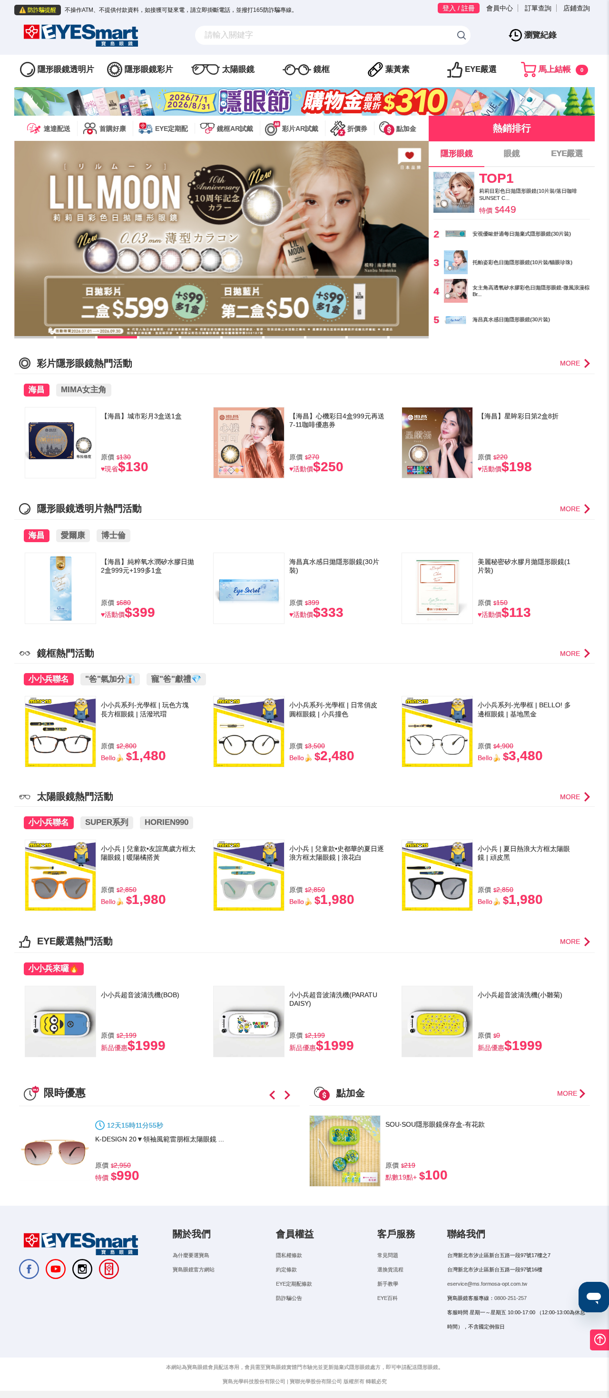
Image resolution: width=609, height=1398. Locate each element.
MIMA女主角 (84, 389)
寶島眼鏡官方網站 (194, 1269)
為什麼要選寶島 (191, 1255)
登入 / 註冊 (458, 8)
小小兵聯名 (49, 679)
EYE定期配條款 (294, 1284)
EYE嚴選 (567, 153)
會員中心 (499, 8)
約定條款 (286, 1269)
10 (409, 337)
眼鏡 (512, 153)
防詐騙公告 (289, 1298)
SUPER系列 (106, 822)
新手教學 (387, 1284)
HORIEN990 (166, 822)
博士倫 (113, 535)
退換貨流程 (390, 1269)
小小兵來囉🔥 (54, 968)
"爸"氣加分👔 (110, 679)
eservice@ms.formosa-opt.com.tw (487, 1284)
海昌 (37, 389)
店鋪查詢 (576, 8)
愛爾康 (73, 535)
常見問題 (387, 1255)
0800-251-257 (510, 1298)
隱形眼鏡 (457, 153)
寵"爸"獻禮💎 (176, 679)
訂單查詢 (538, 8)
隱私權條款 (289, 1255)
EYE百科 (387, 1298)
